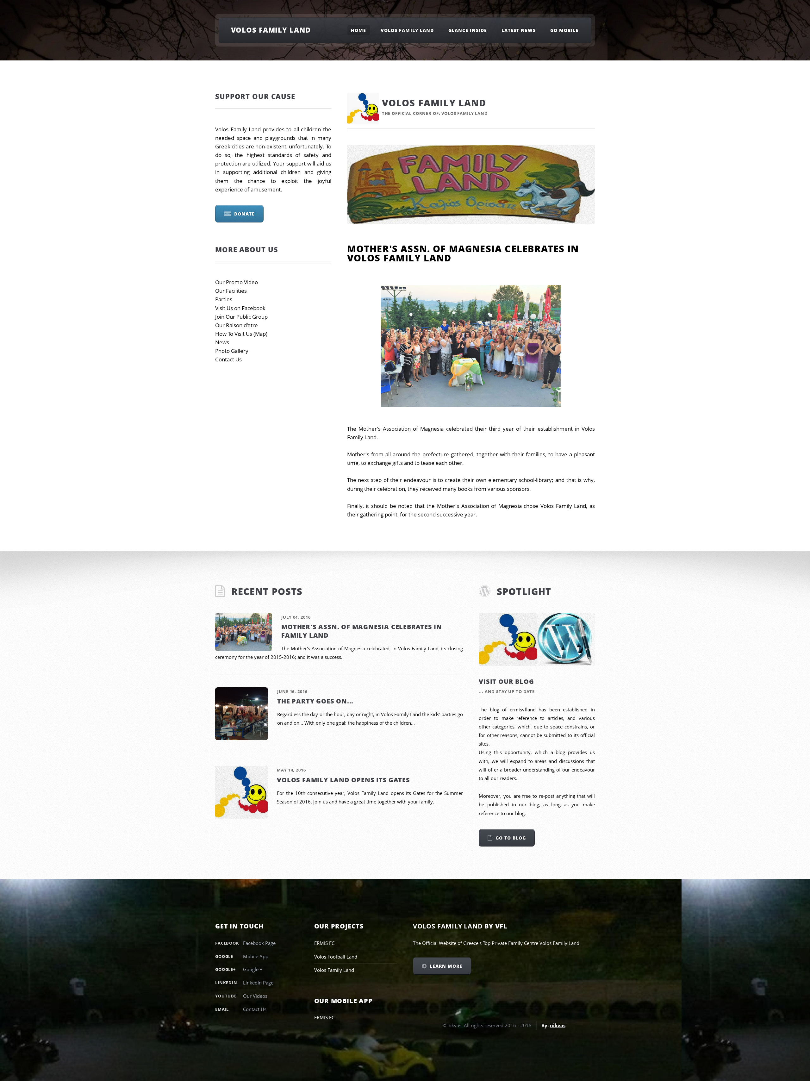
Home (358, 30)
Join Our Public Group (241, 316)
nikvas (557, 1025)
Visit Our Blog (506, 681)
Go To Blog (510, 838)
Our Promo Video (236, 282)
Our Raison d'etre (236, 325)
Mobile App (255, 956)
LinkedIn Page (258, 982)
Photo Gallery (231, 350)
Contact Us (228, 359)
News (222, 342)
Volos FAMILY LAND (407, 30)
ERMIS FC (324, 943)
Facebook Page (259, 943)
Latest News (519, 30)
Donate (244, 214)
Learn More (446, 966)
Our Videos (255, 996)
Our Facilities (231, 290)
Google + (253, 969)
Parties (223, 299)
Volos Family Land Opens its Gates (343, 780)
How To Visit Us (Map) (241, 333)
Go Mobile (564, 30)
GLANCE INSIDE (467, 30)
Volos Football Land (335, 956)
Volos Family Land (271, 29)
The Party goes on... (315, 701)
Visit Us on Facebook (240, 308)
